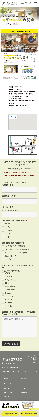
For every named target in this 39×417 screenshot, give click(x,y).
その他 (8, 259)
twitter (8, 303)
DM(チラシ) (10, 280)
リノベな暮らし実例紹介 (15, 246)
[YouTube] (22, 3)
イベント (6, 389)
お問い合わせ (8, 397)
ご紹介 (8, 273)
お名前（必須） (9, 185)
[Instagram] (26, 3)
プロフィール (25, 384)
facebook (9, 296)
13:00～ (8, 230)
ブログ (23, 389)
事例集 (6, 379)
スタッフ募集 (8, 393)
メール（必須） (9, 207)
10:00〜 (8, 224)
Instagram (9, 293)
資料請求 (24, 393)
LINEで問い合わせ (30, 414)
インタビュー (8, 384)
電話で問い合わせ (11, 414)
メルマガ (9, 276)
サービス (24, 379)
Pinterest (9, 299)
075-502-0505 (11, 363)
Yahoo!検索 (10, 290)
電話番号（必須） (10, 196)
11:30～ (8, 227)
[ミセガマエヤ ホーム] (10, 3)
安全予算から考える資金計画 (17, 249)
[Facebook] (30, 3)
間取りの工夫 (10, 256)
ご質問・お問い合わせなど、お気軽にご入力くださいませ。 (19, 313)
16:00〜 (8, 237)
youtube (8, 306)
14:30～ (8, 234)
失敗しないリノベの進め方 (16, 253)
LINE (7, 283)
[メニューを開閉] (35, 3)
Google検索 (10, 286)
